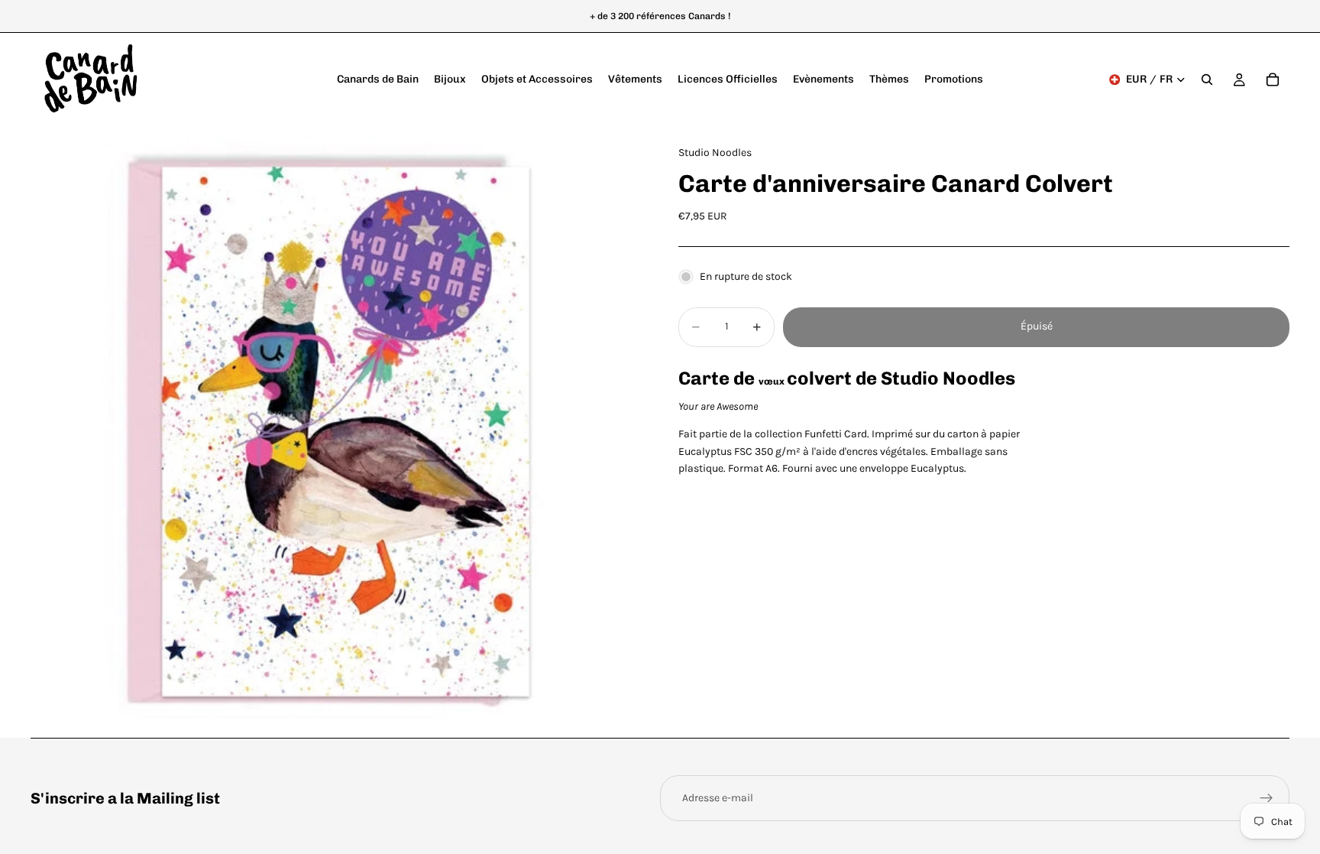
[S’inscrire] (1266, 798)
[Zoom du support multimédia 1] (336, 432)
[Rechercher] (1207, 79)
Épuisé (1037, 326)
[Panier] (1272, 79)
